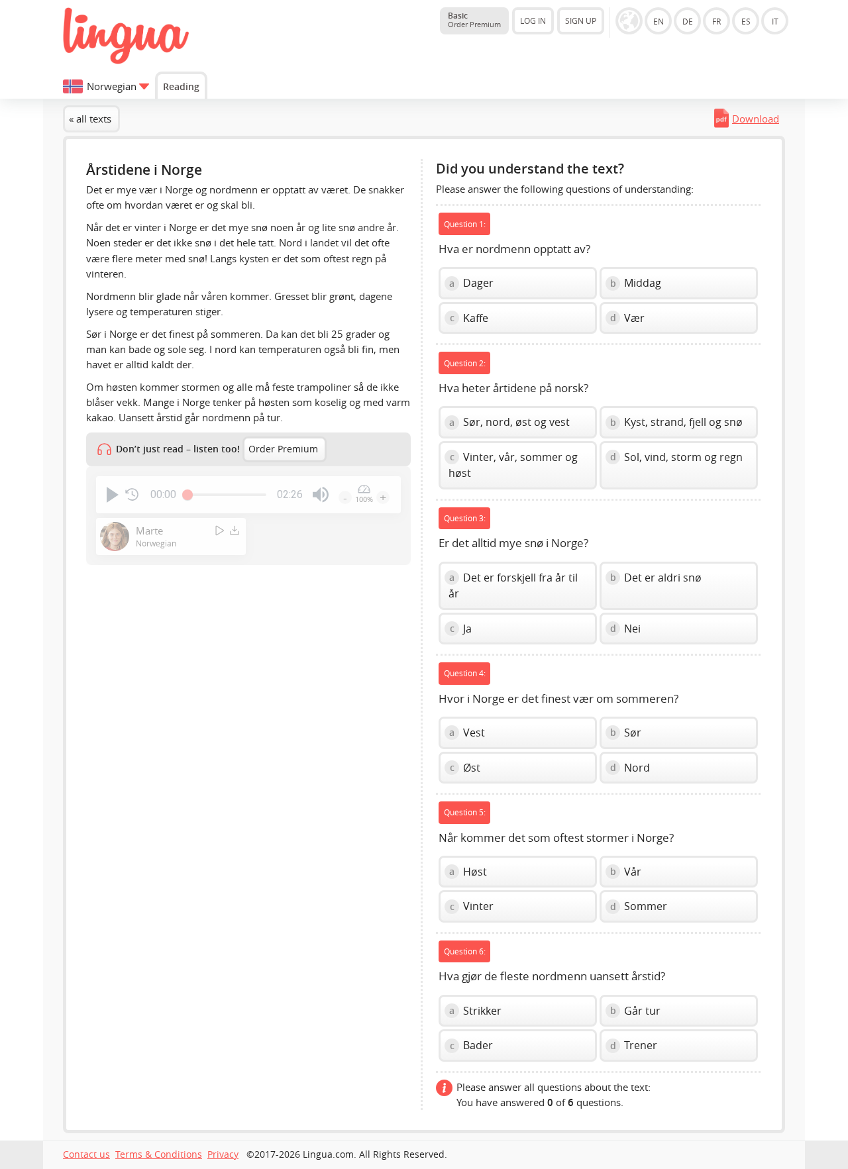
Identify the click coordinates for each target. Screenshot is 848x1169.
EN (658, 21)
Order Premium (283, 449)
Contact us (86, 1154)
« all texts (90, 118)
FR (716, 21)
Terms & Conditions (158, 1154)
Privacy (222, 1154)
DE (687, 21)
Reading (181, 86)
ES (746, 21)
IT (775, 21)
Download (755, 118)
